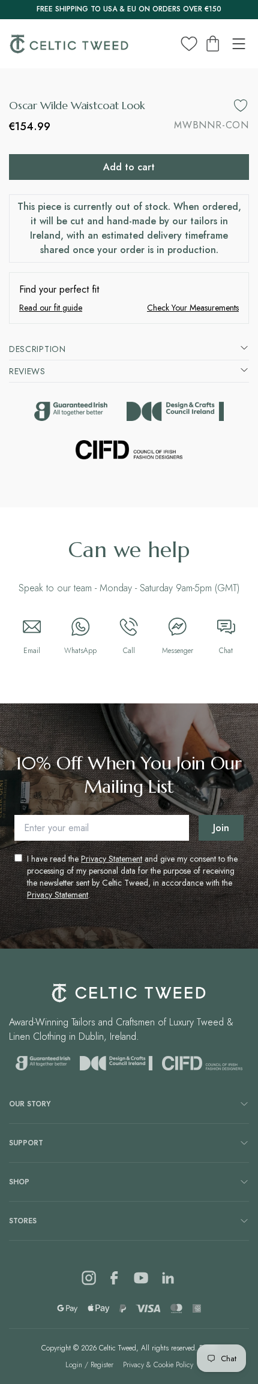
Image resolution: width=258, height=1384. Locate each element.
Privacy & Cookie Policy (158, 1364)
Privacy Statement (111, 859)
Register (102, 1364)
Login (73, 1364)
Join (221, 828)
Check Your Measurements (193, 308)
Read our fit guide (50, 308)
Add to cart (129, 167)
